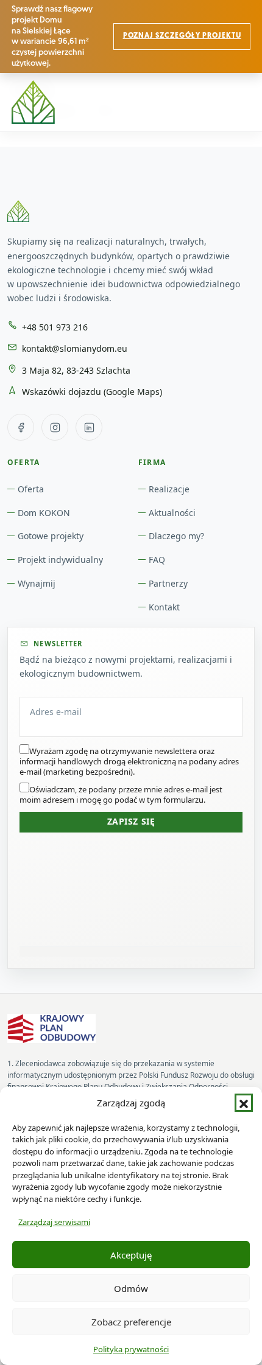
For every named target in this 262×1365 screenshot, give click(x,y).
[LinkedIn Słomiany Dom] (89, 427)
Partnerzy (168, 583)
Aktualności (172, 512)
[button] (244, 1103)
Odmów (131, 1288)
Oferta (31, 489)
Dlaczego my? (176, 536)
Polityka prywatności (131, 1349)
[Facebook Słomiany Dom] (20, 427)
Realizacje (169, 489)
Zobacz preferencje (131, 1322)
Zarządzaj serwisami (54, 1222)
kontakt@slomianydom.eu (74, 348)
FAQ (157, 559)
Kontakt (164, 607)
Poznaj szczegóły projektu (182, 36)
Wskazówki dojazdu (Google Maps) (92, 391)
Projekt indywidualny (60, 559)
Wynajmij (36, 583)
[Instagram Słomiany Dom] (54, 427)
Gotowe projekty (50, 536)
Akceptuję (131, 1255)
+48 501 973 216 (55, 327)
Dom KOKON (44, 512)
